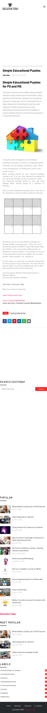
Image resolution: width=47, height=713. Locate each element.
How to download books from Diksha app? (27, 579)
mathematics (23, 697)
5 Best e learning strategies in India (25, 652)
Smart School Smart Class (12, 295)
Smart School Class (19, 590)
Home (5, 66)
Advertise (17, 706)
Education (28, 706)
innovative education (24, 674)
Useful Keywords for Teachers (23, 517)
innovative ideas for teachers (24, 670)
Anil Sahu (6, 75)
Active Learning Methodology (14, 301)
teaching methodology (15, 66)
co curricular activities (23, 685)
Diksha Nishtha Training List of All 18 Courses (28, 507)
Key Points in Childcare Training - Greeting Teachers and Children (27, 549)
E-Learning (38, 706)
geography (23, 693)
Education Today (8, 614)
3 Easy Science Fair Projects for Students (27, 527)
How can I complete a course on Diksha (26, 569)
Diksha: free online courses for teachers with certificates (28, 601)
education (24, 678)
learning (23, 689)
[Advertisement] (23, 37)
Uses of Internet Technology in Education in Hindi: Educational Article (28, 539)
